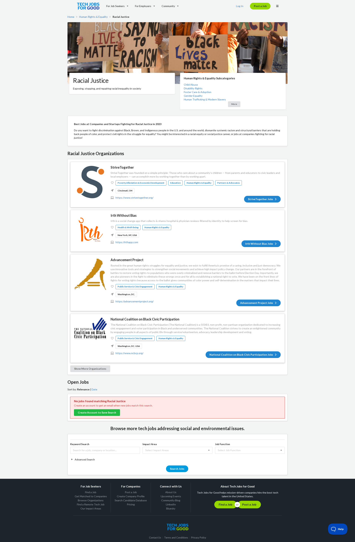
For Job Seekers (115, 6)
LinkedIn (171, 504)
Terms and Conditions (176, 537)
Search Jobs (177, 468)
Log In (239, 6)
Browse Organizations (91, 500)
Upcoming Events (171, 496)
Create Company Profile (131, 496)
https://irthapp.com (127, 242)
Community (168, 6)
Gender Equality (193, 95)
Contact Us (155, 537)
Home (70, 17)
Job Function (222, 444)
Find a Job (90, 492)
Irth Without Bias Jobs (259, 243)
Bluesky (170, 508)
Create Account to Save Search (97, 412)
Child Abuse (191, 84)
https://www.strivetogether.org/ (134, 197)
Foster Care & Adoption (197, 92)
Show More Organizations (90, 368)
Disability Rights (193, 88)
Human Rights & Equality (93, 17)
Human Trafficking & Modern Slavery (205, 99)
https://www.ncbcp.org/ (129, 353)
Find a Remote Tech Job (90, 504)
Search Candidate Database (131, 500)
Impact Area (150, 444)
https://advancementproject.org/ (135, 301)
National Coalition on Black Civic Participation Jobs (241, 354)
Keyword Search (79, 444)
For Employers (143, 6)
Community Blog (170, 500)
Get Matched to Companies (91, 496)
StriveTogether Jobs (260, 199)
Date (94, 389)
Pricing (131, 504)
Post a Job (260, 6)
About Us (170, 492)
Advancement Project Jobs (256, 302)
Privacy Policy (198, 537)
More (234, 104)
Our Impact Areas (90, 508)
